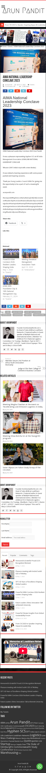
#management (33, 209)
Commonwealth (19, 726)
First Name (5, 524)
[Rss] (15, 766)
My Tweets (4, 712)
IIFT (28, 731)
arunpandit (8, 85)
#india (7, 209)
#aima (23, 198)
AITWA (8, 723)
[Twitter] (20, 766)
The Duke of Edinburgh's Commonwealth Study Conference (20, 747)
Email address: (7, 538)
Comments (23, 555)
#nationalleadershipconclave (31, 201)
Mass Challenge (8, 738)
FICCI (14, 728)
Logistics (35, 735)
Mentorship (26, 738)
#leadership (9, 201)
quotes (34, 741)
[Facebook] (18, 766)
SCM (40, 741)
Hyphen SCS (30, 156)
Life (2, 735)
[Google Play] (30, 766)
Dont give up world (33, 312)
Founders (20, 728)
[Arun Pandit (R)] (23, 10)
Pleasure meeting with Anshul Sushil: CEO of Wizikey (19, 687)
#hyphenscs (16, 198)
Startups (13, 744)
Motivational (35, 738)
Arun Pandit (17, 312)
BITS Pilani (34, 723)
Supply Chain (21, 744)
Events (10, 46)
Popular (13, 555)
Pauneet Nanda (14, 741)
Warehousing (39, 315)
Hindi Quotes (39, 728)
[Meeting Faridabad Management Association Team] (30, 253)
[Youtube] (25, 766)
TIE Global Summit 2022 (24, 750)
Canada (41, 723)
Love (43, 735)
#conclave (17, 201)
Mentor (18, 738)
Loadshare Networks (21, 735)
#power (15, 212)
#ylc (33, 198)
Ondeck (42, 738)
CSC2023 (29, 725)
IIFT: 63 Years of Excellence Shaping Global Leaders (19, 691)
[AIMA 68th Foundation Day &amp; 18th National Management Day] (11, 280)
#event (24, 206)
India (32, 732)
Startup (28, 315)
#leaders (9, 212)
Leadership (18, 315)
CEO (2, 726)
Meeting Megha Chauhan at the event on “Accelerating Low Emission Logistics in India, (23, 405)
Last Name (5, 531)
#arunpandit (7, 198)
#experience (23, 209)
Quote (27, 740)
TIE (14, 750)
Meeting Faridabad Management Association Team (29, 262)
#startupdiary (33, 203)
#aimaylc (28, 198)
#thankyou (22, 212)
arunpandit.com (8, 192)
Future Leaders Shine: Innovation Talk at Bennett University (22, 702)
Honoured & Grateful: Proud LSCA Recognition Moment (21, 683)
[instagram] (28, 766)
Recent (4, 555)
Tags (32, 555)
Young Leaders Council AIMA (21, 181)
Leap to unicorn (39, 732)
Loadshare (8, 735)
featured (8, 728)
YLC (19, 753)
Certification (8, 726)
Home (4, 46)
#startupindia (14, 203)
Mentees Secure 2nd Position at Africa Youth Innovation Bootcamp (17, 362)
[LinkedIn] (23, 766)
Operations (4, 741)
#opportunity (14, 209)
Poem (22, 741)
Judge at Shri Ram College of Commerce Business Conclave (29, 369)
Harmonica (27, 728)
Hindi (33, 728)
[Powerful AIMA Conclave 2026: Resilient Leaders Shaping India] (11, 253)
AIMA (8, 312)
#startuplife (23, 203)
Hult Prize (4, 732)
